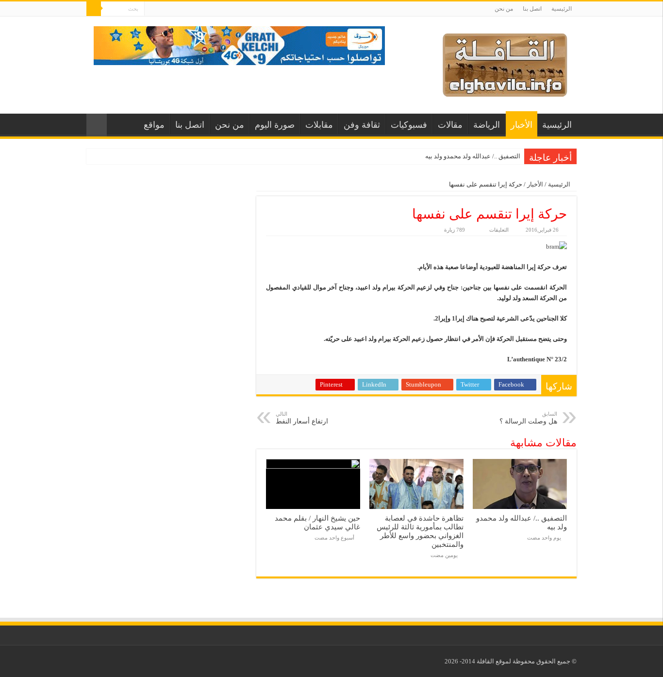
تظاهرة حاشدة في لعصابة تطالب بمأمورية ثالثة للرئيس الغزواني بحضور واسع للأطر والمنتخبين (420, 531)
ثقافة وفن (362, 125)
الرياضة (486, 125)
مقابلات (319, 125)
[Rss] (151, 9)
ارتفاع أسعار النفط (302, 418)
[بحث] (93, 8)
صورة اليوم (275, 125)
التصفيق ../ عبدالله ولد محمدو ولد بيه (472, 156)
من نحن (504, 8)
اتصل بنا (532, 8)
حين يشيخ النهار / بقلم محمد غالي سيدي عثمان (317, 522)
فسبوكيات (409, 125)
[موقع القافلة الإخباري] (505, 62)
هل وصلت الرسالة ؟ (528, 418)
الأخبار (521, 125)
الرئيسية (561, 8)
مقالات (450, 125)
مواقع (154, 125)
